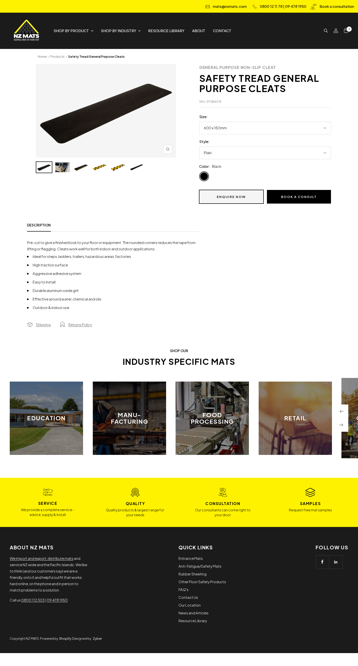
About (198, 30)
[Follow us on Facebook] (322, 562)
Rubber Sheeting (193, 574)
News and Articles (193, 612)
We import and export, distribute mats (41, 558)
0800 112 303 (33, 600)
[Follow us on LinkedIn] (335, 562)
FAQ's (183, 589)
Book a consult (299, 197)
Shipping (43, 324)
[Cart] (346, 30)
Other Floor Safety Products (202, 581)
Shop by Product (71, 30)
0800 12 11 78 (271, 6)
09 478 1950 (295, 6)
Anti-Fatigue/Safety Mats (200, 566)
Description (39, 225)
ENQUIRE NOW (231, 197)
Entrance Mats (191, 558)
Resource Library (166, 30)
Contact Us (188, 597)
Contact (222, 30)
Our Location (190, 605)
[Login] (336, 30)
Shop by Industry (118, 30)
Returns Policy (80, 324)
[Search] (326, 31)
